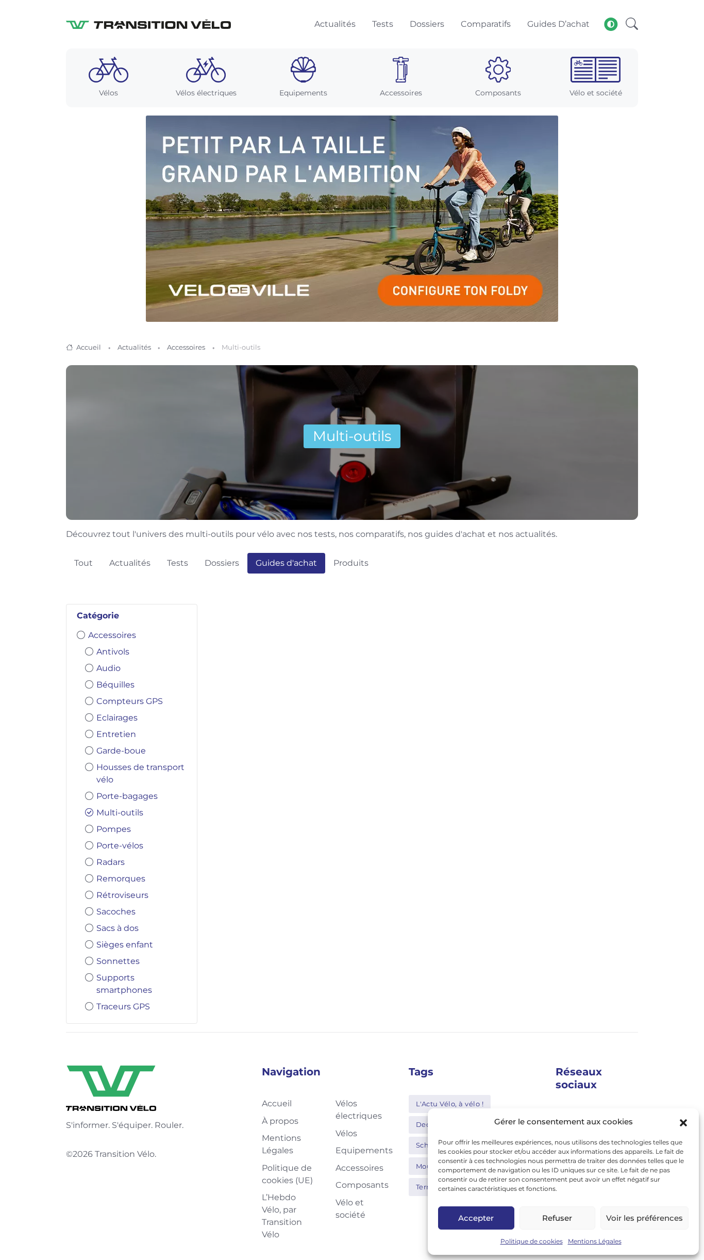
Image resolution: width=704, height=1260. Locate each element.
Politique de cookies (531, 1241)
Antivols (112, 652)
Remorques (120, 878)
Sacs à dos (117, 928)
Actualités (134, 347)
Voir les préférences (644, 1218)
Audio (108, 668)
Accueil (88, 347)
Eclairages (117, 718)
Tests (177, 563)
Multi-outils (119, 812)
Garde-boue (121, 751)
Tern (423, 1187)
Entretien (116, 734)
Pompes (113, 829)
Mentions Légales (595, 1241)
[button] (683, 1122)
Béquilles (115, 685)
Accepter (476, 1218)
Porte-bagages (127, 796)
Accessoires (186, 347)
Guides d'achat (286, 563)
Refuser (557, 1218)
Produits (350, 563)
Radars (110, 862)
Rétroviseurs (122, 895)
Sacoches (116, 912)
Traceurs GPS (123, 1006)
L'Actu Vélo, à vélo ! (450, 1104)
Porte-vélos (119, 845)
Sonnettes (118, 961)
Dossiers (222, 563)
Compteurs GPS (129, 701)
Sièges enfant (124, 945)
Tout (83, 563)
